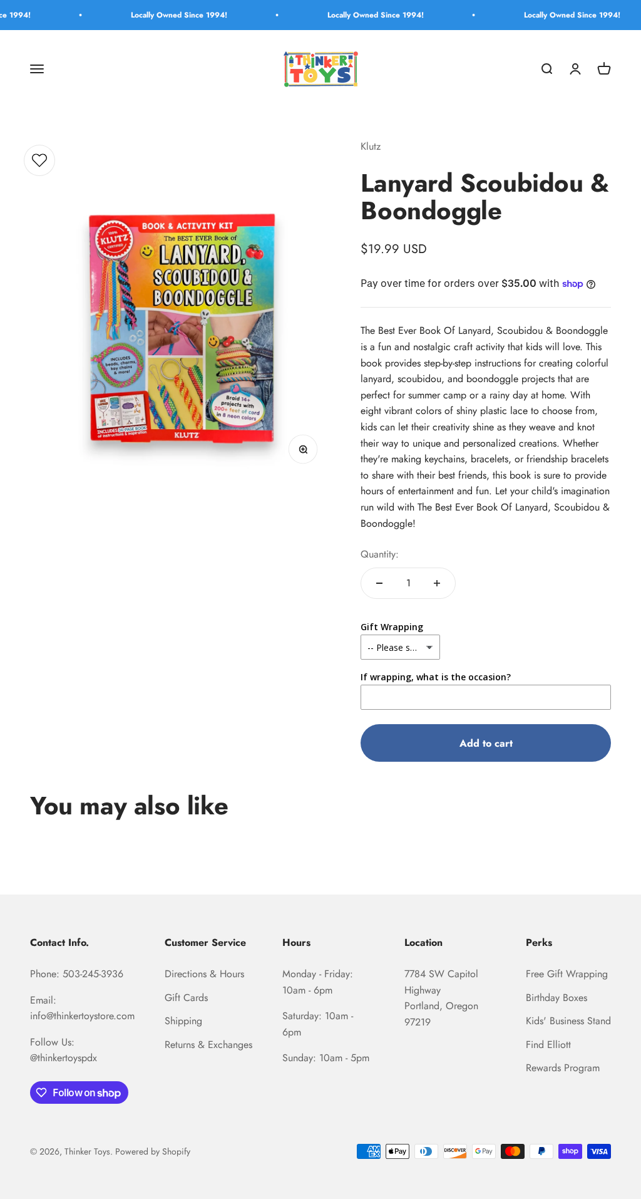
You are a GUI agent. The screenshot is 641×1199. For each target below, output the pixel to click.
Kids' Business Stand (568, 1021)
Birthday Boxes (556, 997)
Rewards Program (563, 1068)
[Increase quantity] (437, 583)
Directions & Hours (204, 974)
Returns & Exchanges (208, 1044)
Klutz (371, 146)
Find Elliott (548, 1044)
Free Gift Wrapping (567, 974)
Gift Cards (186, 997)
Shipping (183, 1021)
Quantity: (380, 554)
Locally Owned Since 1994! (163, 15)
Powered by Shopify (152, 1151)
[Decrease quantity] (379, 583)
